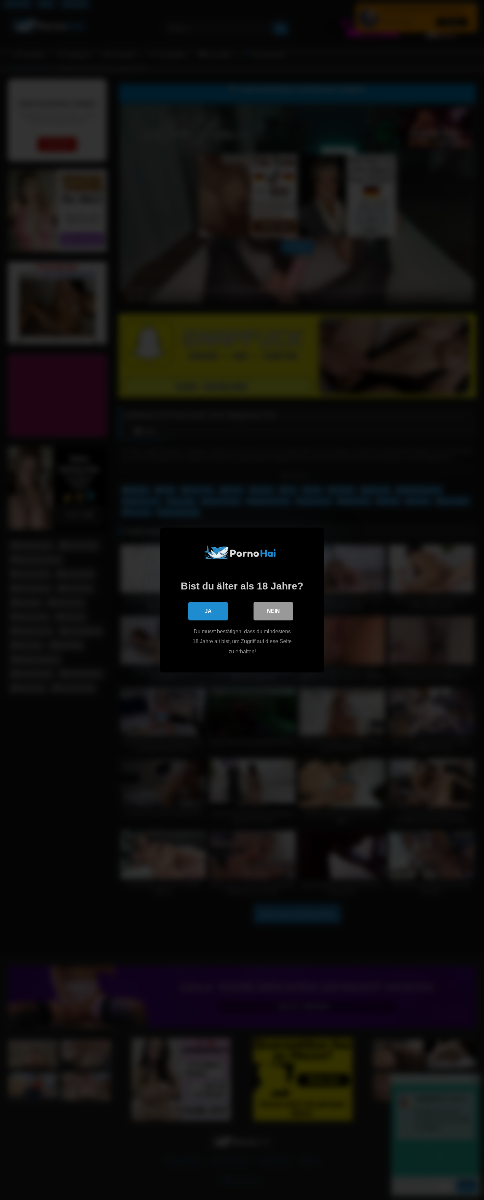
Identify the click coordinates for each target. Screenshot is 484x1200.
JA (208, 611)
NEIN (273, 611)
